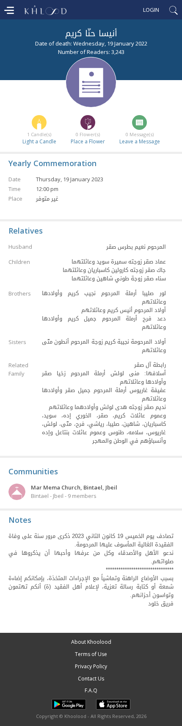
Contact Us (91, 678)
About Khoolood (91, 641)
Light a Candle (39, 141)
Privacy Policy (91, 666)
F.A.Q (91, 690)
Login (151, 9)
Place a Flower (88, 141)
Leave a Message (139, 141)
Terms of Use (91, 654)
